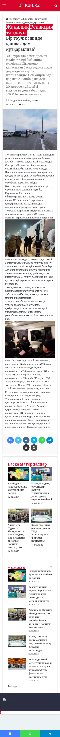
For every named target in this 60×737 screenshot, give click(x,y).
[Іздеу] (56, 7)
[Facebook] (10, 440)
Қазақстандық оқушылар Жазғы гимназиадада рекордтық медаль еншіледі (41, 491)
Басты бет (14, 19)
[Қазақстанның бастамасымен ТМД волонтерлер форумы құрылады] (41, 521)
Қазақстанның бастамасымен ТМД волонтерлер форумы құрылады (40, 533)
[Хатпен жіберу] (26, 447)
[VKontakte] (26, 440)
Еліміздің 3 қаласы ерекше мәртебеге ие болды (17, 488)
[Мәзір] (4, 7)
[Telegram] (49, 440)
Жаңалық (28, 19)
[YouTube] (3, 702)
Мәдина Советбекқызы (22, 100)
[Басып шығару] (34, 447)
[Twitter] (18, 440)
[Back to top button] (0, 712)
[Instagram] (3, 705)
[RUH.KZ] (30, 5)
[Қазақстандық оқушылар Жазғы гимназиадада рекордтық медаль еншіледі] (41, 480)
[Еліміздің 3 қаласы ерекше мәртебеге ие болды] (18, 480)
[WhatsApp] (41, 440)
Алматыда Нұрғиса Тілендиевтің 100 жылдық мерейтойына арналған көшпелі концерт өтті (16, 536)
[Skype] (34, 440)
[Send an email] (37, 100)
